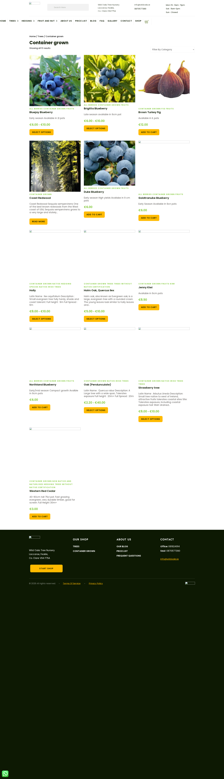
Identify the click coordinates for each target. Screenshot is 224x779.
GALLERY (112, 21)
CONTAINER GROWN (84, 551)
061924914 (174, 546)
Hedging (27, 21)
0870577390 (140, 8)
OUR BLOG (122, 546)
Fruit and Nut (46, 21)
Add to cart (149, 132)
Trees (41, 36)
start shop (46, 568)
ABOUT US (66, 21)
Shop (138, 21)
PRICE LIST (81, 21)
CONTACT (126, 21)
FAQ (102, 21)
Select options (41, 132)
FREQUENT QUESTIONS (129, 555)
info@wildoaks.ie (142, 4)
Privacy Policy (96, 583)
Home (32, 36)
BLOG (93, 21)
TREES (12, 21)
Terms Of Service (71, 583)
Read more (38, 221)
